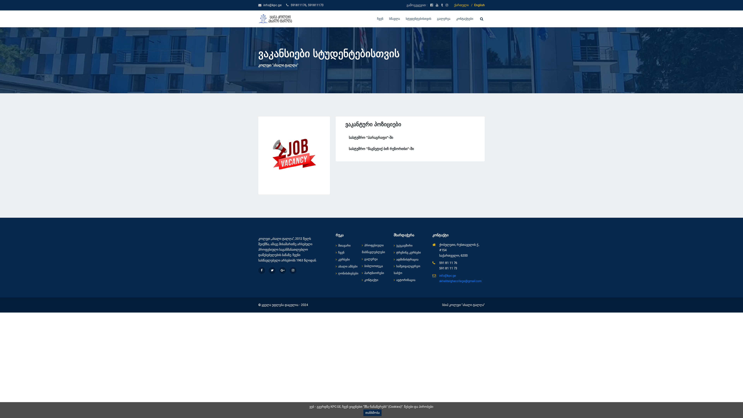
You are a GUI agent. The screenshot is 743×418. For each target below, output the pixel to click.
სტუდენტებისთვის (418, 19)
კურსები (344, 259)
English (479, 5)
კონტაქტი (371, 280)
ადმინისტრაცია (407, 259)
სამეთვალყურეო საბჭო (407, 270)
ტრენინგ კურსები (408, 252)
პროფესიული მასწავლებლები (373, 249)
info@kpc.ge (272, 5)
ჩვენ (380, 19)
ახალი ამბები (348, 266)
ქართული (461, 5)
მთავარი (344, 245)
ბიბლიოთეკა (373, 266)
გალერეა (443, 19)
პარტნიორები (374, 273)
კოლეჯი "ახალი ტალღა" (278, 65)
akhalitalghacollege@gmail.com (460, 281)
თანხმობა (372, 413)
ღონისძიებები (348, 273)
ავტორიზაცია (405, 280)
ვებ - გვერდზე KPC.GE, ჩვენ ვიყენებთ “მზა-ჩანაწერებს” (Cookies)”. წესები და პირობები (371, 407)
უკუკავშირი (404, 245)
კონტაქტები (464, 19)
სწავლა (394, 19)
